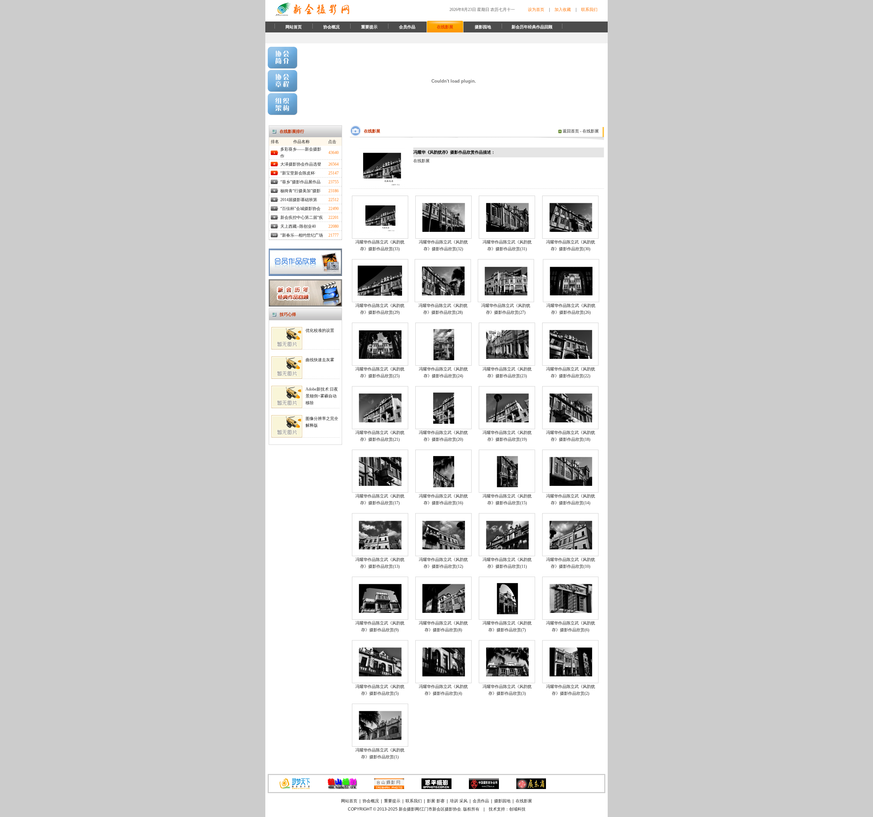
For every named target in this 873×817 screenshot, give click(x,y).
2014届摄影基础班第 (298, 199)
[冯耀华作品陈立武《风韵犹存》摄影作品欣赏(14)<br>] (570, 484)
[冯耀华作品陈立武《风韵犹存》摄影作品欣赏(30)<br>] (570, 230)
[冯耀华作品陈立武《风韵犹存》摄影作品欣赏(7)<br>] (507, 613)
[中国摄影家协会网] (484, 787)
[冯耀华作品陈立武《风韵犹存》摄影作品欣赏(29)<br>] (380, 294)
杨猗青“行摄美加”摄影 (300, 190)
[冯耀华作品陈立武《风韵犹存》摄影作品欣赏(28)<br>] (443, 294)
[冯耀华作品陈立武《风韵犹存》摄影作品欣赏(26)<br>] (571, 294)
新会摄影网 (409, 809)
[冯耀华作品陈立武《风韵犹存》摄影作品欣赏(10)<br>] (570, 548)
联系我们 (589, 9)
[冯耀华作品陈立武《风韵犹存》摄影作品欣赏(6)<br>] (570, 611)
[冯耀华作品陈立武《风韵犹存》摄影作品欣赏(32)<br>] (443, 230)
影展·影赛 (436, 801)
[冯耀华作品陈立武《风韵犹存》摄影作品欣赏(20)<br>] (443, 422)
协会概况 (331, 27)
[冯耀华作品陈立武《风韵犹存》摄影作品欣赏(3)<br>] (507, 675)
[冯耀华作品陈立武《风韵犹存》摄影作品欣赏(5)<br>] (380, 675)
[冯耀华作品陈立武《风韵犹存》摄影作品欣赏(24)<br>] (443, 359)
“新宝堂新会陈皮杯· (298, 173)
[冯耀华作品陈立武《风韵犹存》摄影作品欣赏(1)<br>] (380, 738)
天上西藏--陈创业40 (298, 226)
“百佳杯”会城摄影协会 (300, 208)
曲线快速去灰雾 (320, 359)
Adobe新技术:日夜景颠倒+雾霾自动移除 (322, 396)
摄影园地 (483, 27)
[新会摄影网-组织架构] (282, 113)
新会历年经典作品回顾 (532, 27)
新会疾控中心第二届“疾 (301, 217)
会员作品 (407, 27)
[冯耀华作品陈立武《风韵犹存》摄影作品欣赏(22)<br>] (570, 357)
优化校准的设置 (320, 330)
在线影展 (445, 27)
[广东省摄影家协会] (531, 787)
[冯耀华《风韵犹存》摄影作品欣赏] (382, 187)
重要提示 (369, 27)
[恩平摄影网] (436, 787)
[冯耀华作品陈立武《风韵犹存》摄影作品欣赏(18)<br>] (570, 421)
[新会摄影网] (312, 14)
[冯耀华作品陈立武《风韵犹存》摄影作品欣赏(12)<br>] (443, 548)
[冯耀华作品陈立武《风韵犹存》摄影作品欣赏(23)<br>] (507, 357)
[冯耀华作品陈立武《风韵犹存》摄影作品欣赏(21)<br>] (380, 421)
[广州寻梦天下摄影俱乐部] (295, 787)
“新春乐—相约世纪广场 (301, 235)
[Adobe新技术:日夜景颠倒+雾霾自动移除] (286, 406)
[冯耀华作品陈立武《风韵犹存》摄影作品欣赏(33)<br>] (380, 232)
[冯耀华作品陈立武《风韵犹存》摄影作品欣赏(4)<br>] (443, 675)
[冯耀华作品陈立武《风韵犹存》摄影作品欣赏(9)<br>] (380, 611)
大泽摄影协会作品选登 (300, 164)
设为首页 (536, 9)
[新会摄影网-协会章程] (282, 90)
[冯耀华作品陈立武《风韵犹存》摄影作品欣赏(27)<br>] (506, 294)
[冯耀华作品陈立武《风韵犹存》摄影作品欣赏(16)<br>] (443, 486)
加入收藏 (562, 9)
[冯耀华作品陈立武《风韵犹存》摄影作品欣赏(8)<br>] (443, 611)
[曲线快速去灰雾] (286, 377)
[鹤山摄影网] (342, 787)
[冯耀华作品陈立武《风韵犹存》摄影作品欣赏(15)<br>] (507, 486)
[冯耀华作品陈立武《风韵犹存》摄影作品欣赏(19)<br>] (507, 421)
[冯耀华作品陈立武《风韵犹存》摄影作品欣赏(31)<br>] (507, 230)
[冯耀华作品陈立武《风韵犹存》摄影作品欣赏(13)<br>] (380, 548)
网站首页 (293, 27)
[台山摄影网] (389, 787)
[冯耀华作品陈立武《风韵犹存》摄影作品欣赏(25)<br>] (380, 357)
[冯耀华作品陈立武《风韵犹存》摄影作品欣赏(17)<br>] (380, 484)
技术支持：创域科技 (507, 809)
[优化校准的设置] (286, 348)
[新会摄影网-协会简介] (282, 67)
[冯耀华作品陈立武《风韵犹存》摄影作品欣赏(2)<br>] (570, 675)
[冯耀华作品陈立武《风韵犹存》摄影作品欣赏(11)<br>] (507, 548)
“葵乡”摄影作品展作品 (300, 182)
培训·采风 (459, 801)
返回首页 (570, 131)
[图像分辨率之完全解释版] (286, 436)
